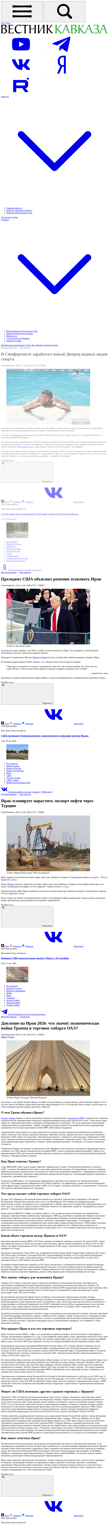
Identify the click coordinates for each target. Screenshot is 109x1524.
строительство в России (17, 558)
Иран (8, 773)
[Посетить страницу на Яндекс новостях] (61, 74)
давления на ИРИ (76, 1118)
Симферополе (17, 435)
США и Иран (12, 780)
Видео (40, 345)
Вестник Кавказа (8, 347)
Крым (9, 553)
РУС (3, 23)
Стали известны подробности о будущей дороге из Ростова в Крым (40, 514)
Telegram (29, 502)
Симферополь (12, 556)
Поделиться (47, 481)
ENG (8, 23)
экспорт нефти (13, 1000)
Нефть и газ (11, 336)
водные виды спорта (15, 561)
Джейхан (10, 998)
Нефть (9, 993)
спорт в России (13, 551)
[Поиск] (65, 11)
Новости (17, 502)
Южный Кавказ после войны (19, 333)
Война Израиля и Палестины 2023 (22, 331)
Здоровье (47, 345)
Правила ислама (13, 341)
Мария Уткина (7, 1037)
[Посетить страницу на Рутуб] (21, 94)
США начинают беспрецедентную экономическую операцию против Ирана (45, 735)
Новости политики (15, 771)
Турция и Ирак (13, 1005)
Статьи (15, 217)
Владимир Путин (26, 447)
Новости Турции (14, 988)
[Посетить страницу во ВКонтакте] (21, 74)
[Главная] (54, 33)
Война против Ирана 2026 (18, 783)
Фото (34, 345)
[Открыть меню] (22, 11)
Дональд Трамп (39, 657)
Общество (11, 546)
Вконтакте (78, 502)
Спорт (28, 345)
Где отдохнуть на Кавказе (18, 338)
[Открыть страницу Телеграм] (61, 53)
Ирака (11, 884)
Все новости (25, 347)
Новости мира (12, 766)
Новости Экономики (15, 991)
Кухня (54, 345)
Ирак (8, 995)
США (9, 775)
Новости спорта (13, 549)
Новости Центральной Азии (19, 213)
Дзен (7, 502)
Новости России (13, 544)
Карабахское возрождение (13, 345)
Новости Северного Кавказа (19, 210)
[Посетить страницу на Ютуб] (21, 53)
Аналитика (6, 217)
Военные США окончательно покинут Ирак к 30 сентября (35, 958)
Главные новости (14, 208)
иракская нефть (13, 1003)
